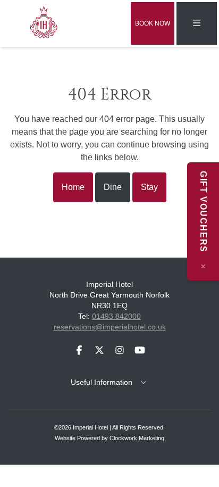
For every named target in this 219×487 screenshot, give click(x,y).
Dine (113, 187)
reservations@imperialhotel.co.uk (110, 327)
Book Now (152, 23)
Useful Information (105, 382)
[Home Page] (47, 21)
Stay (149, 187)
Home (73, 187)
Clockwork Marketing (137, 438)
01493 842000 (116, 316)
